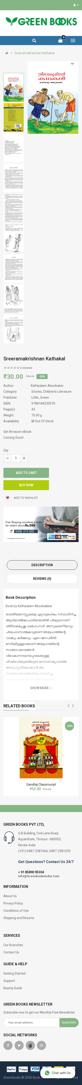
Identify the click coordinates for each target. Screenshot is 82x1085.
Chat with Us (61, 1073)
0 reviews (26, 367)
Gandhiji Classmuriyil (41, 784)
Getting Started (14, 973)
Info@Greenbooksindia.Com (38, 876)
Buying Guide (12, 988)
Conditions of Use (16, 910)
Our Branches (13, 945)
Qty (5, 450)
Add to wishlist (25, 497)
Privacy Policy (13, 903)
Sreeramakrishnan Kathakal (34, 53)
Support (9, 981)
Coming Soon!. (13, 437)
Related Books (19, 705)
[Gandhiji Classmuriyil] (41, 747)
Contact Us (11, 952)
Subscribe (69, 1022)
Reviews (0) (42, 579)
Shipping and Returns (18, 918)
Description (42, 565)
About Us (10, 896)
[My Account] (76, 5)
